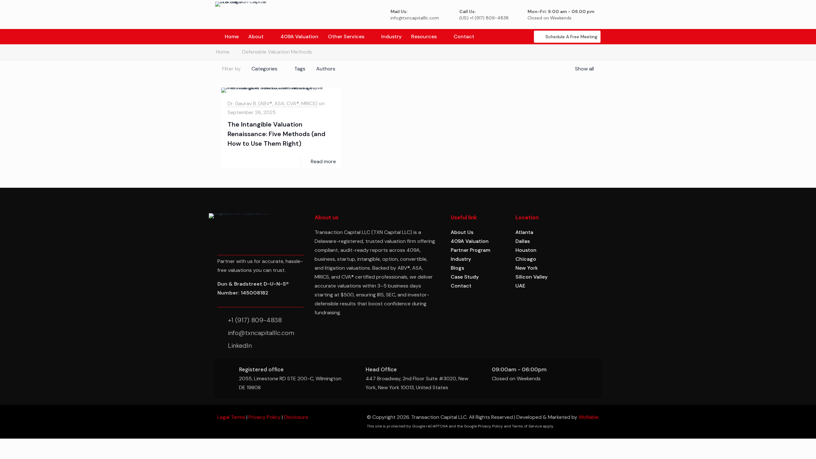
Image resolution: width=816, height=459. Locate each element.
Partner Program (470, 250)
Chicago (525, 259)
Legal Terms (231, 417)
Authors (325, 68)
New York (526, 268)
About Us (462, 232)
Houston (525, 250)
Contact (461, 285)
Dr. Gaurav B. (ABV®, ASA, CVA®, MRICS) (272, 103)
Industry (461, 259)
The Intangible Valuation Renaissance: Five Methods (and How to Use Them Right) (276, 134)
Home (222, 51)
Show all (584, 68)
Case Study (465, 276)
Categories (264, 68)
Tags (299, 68)
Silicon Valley (531, 276)
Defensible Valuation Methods (277, 51)
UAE (520, 285)
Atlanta (524, 232)
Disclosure (296, 417)
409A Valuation (470, 241)
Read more (323, 161)
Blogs (457, 268)
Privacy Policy (264, 417)
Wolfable (589, 417)
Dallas (522, 241)
